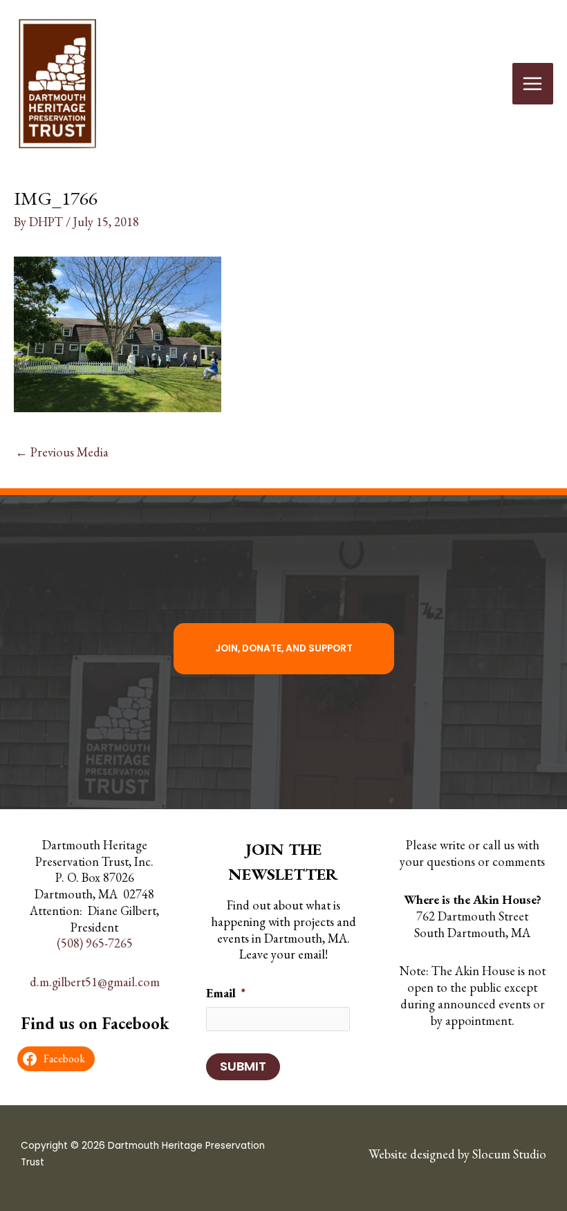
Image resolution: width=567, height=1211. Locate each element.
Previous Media (62, 452)
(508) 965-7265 (95, 943)
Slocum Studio (509, 1154)
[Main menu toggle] (532, 83)
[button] (284, 648)
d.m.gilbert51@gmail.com (95, 982)
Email (225, 993)
